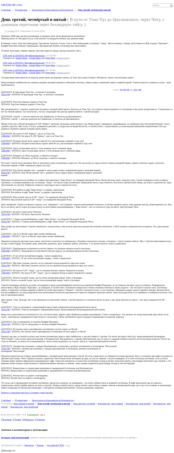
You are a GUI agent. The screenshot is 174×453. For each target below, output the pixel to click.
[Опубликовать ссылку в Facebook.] (6, 419)
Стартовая (6, 10)
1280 (139, 90)
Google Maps (35, 58)
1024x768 (5, 94)
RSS (62, 445)
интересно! (33, 414)
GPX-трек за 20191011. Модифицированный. (24, 63)
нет (42, 414)
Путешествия (21, 10)
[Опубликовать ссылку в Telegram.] (40, 419)
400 (124, 90)
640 (127, 90)
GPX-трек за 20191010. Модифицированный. (24, 55)
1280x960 (5, 136)
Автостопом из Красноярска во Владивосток (52, 10)
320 (121, 90)
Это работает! (53, 445)
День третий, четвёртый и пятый (94, 10)
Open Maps (50, 58)
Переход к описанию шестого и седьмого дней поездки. (27, 393)
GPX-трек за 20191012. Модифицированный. (24, 70)
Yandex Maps (21, 58)
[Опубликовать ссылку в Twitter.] (17, 419)
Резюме (40, 445)
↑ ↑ (68, 445)
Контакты (29, 445)
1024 (135, 90)
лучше (19, 5)
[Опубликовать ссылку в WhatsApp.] (28, 419)
